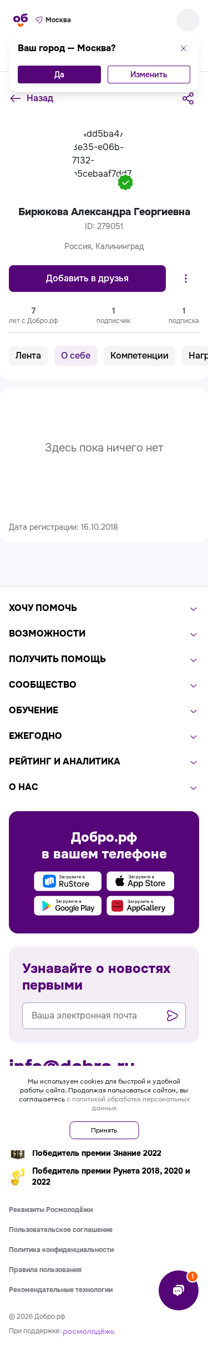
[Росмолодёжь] (89, 1331)
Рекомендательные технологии (61, 1289)
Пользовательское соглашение (61, 1229)
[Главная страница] (20, 20)
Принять (104, 1130)
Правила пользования (45, 1269)
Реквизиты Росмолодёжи (51, 1209)
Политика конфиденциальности (61, 1249)
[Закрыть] (183, 48)
